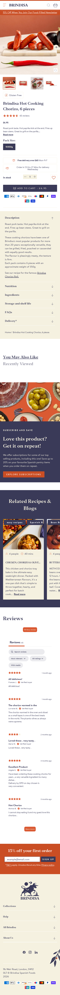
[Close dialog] (55, 475)
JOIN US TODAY (44, 506)
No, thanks (44, 518)
